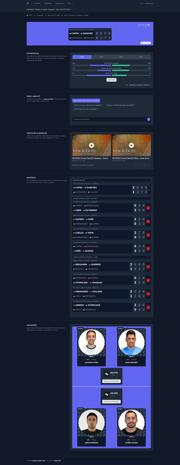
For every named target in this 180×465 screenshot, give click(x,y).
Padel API (57, 461)
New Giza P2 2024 (54, 15)
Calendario (40, 15)
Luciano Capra (91, 362)
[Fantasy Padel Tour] (28, 3)
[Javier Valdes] (131, 423)
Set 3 (141, 57)
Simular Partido (110, 381)
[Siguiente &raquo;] (149, 165)
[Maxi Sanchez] (131, 342)
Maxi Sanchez (131, 362)
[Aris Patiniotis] (91, 423)
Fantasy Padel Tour (38, 461)
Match (82, 57)
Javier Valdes (131, 443)
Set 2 (121, 57)
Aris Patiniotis (91, 443)
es (141, 3)
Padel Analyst (48, 99)
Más (69, 3)
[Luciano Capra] (91, 342)
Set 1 (101, 57)
